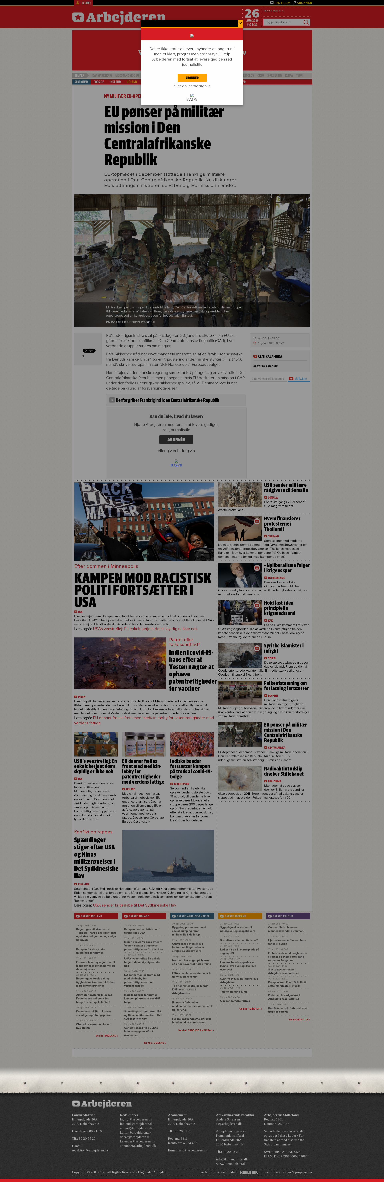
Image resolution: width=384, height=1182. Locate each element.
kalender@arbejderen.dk (137, 1141)
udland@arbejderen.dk (136, 1128)
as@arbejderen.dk (229, 1124)
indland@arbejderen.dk (137, 1124)
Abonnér (192, 78)
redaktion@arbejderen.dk (90, 1150)
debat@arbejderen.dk (135, 1137)
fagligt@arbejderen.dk (136, 1119)
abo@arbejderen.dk (193, 1150)
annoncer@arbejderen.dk (138, 1146)
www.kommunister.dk (231, 1164)
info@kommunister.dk (232, 1159)
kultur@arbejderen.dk (135, 1132)
